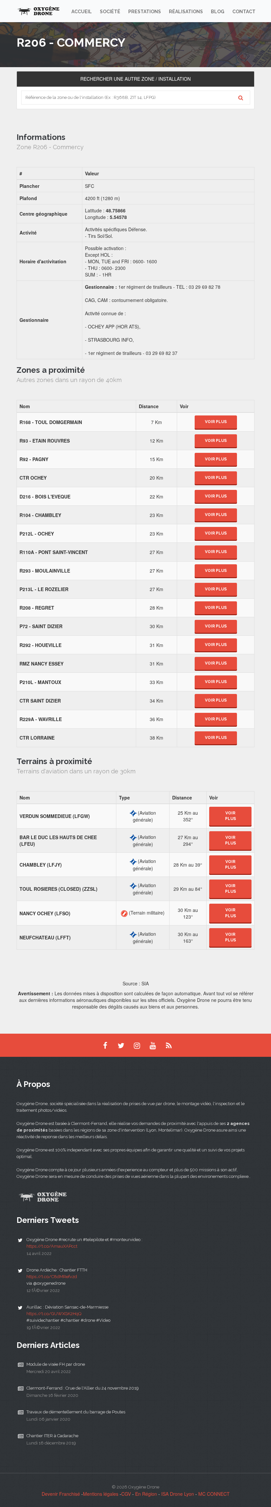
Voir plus (216, 421)
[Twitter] (121, 1045)
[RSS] (168, 1045)
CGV (126, 1493)
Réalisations (186, 11)
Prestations (144, 11)
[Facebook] (105, 1045)
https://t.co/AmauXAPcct (51, 1246)
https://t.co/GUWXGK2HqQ (53, 1313)
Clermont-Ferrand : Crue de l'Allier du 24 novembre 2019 (82, 1388)
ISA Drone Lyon (177, 1493)
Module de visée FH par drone (55, 1364)
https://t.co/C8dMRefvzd (51, 1276)
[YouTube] (152, 1045)
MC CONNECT (214, 1493)
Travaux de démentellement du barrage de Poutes (75, 1411)
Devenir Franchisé (61, 1493)
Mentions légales (100, 1493)
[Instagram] (136, 1045)
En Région (146, 1493)
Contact (243, 11)
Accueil (81, 11)
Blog (217, 11)
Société (110, 11)
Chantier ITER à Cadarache (52, 1435)
